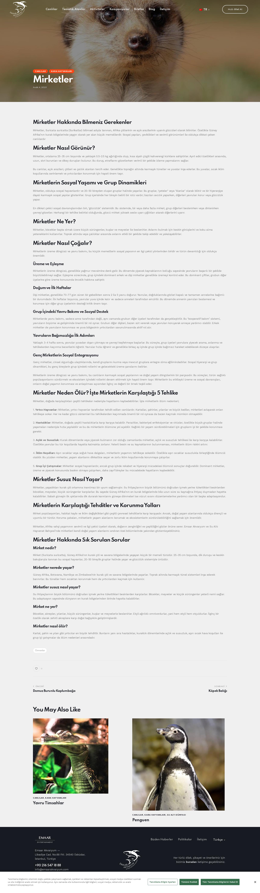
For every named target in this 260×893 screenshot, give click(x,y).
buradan (191, 861)
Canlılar (40, 71)
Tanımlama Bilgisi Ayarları (162, 882)
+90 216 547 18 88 (48, 865)
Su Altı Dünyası (176, 815)
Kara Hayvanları (61, 71)
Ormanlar (40, 650)
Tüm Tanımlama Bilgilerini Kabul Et (220, 882)
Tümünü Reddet (189, 882)
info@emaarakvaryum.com (52, 869)
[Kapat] (255, 882)
